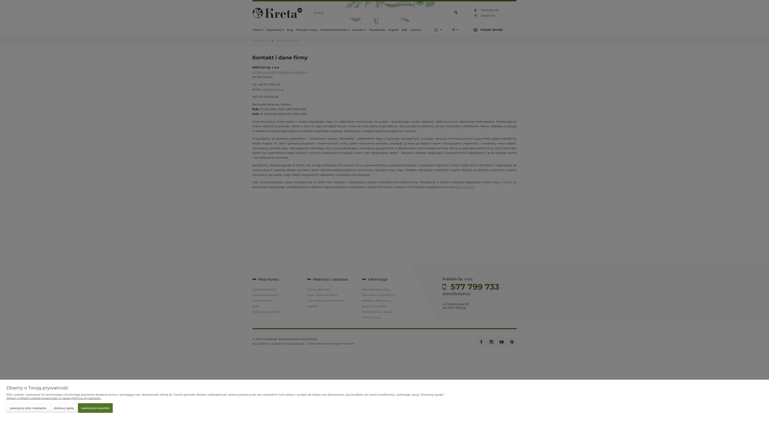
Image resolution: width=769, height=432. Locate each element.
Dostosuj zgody (64, 408)
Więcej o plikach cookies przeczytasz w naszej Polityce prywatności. (53, 398)
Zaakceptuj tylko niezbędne (28, 408)
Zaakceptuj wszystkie (95, 408)
